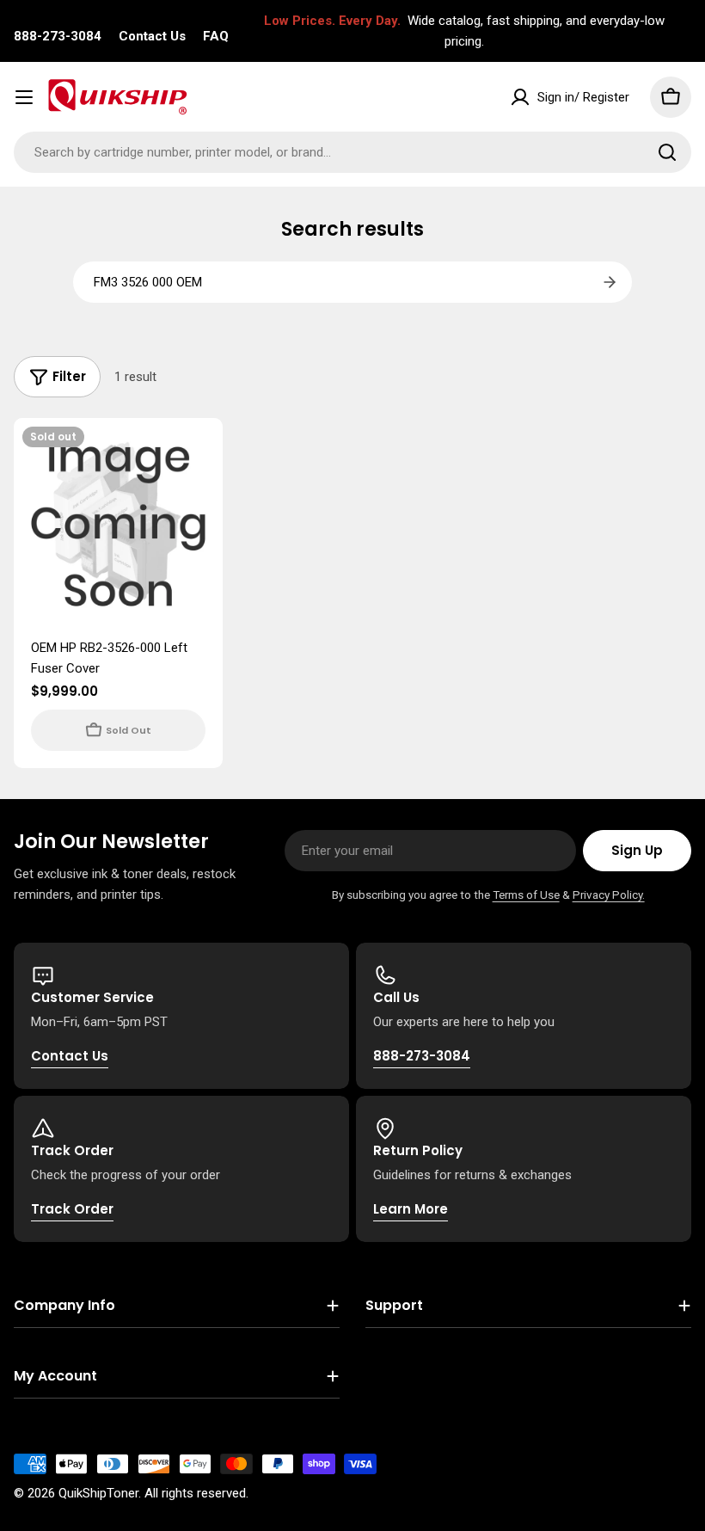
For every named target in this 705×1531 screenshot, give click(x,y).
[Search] (667, 152)
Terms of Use (526, 894)
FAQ (216, 36)
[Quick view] (197, 456)
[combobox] (352, 152)
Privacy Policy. (609, 894)
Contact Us (152, 36)
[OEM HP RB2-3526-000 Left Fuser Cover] (118, 522)
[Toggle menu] (24, 97)
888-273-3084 (57, 36)
